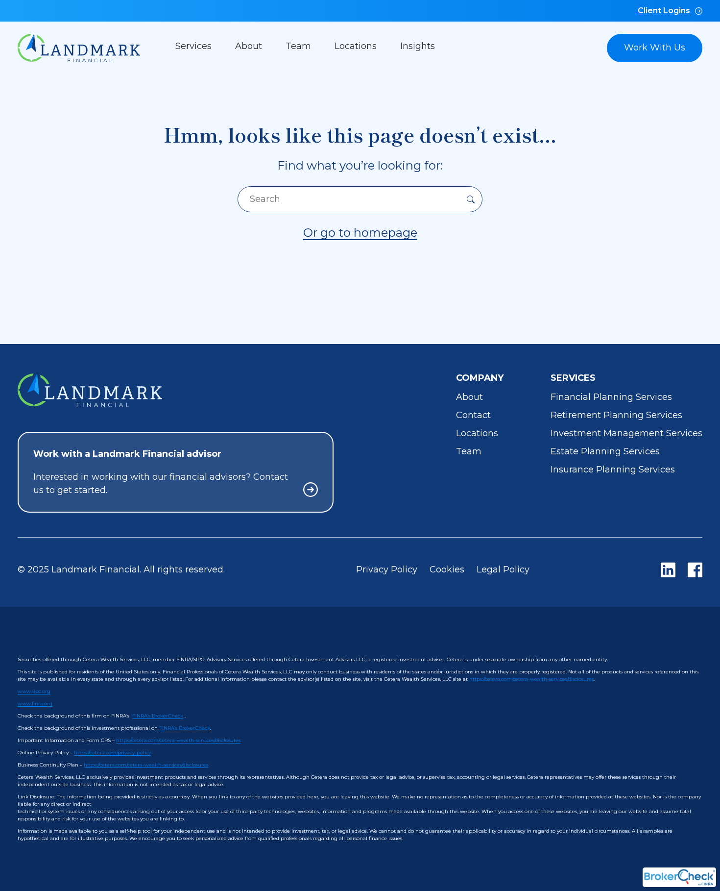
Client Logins (664, 10)
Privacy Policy (386, 569)
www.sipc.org (34, 691)
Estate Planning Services (605, 451)
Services (193, 46)
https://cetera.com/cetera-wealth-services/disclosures (531, 679)
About (248, 46)
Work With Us (654, 47)
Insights (417, 46)
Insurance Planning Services (613, 469)
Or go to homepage (360, 232)
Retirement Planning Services (616, 415)
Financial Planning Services (611, 397)
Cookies (447, 569)
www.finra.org (35, 703)
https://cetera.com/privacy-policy (112, 752)
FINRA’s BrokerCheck (157, 716)
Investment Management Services (626, 433)
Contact (473, 415)
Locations (356, 46)
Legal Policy (503, 569)
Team (298, 46)
